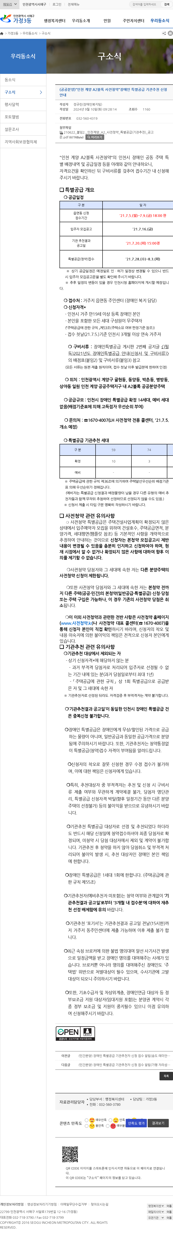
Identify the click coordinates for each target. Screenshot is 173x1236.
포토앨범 (12, 117)
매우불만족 (123, 1125)
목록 (166, 1076)
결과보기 (158, 1122)
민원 (107, 20)
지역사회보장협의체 (21, 141)
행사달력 (12, 104)
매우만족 (101, 1120)
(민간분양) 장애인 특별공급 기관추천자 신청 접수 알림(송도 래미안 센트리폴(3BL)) (124, 1055)
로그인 (57, 4)
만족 (122, 1120)
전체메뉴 (74, 4)
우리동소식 (159, 20)
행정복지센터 (54, 20)
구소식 (10, 92)
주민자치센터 (133, 20)
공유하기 (164, 33)
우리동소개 (81, 20)
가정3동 (23, 19)
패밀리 (7, 4)
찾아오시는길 (99, 1204)
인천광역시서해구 (34, 4)
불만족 (100, 1125)
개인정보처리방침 (12, 1204)
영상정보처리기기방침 (42, 1204)
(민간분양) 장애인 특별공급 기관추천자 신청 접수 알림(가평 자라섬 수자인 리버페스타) (124, 1065)
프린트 (170, 33)
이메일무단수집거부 (73, 1204)
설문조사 (12, 129)
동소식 (10, 79)
